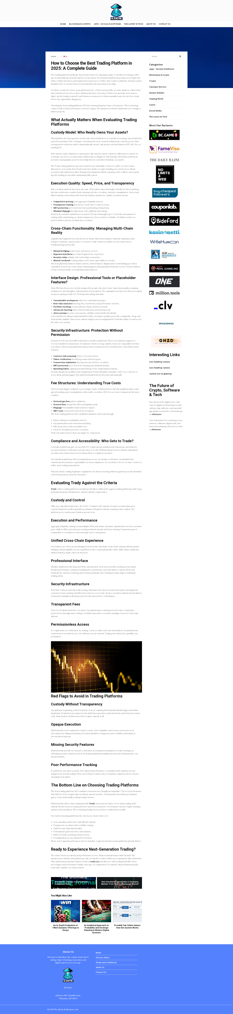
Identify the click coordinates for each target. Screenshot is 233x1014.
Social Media (155, 111)
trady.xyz (94, 861)
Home (63, 24)
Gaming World (156, 99)
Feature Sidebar (156, 93)
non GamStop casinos (159, 362)
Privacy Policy (103, 957)
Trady (54, 489)
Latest (53, 56)
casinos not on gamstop (160, 374)
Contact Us (164, 24)
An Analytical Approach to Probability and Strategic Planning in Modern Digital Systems (96, 929)
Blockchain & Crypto (80, 24)
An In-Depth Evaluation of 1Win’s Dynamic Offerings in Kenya (65, 927)
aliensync (157, 414)
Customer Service (157, 87)
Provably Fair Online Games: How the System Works (127, 926)
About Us (151, 24)
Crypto (152, 81)
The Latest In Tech (133, 24)
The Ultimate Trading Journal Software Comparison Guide (71, 883)
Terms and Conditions (106, 962)
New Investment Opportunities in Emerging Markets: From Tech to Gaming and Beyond (119, 883)
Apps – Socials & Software (107, 24)
